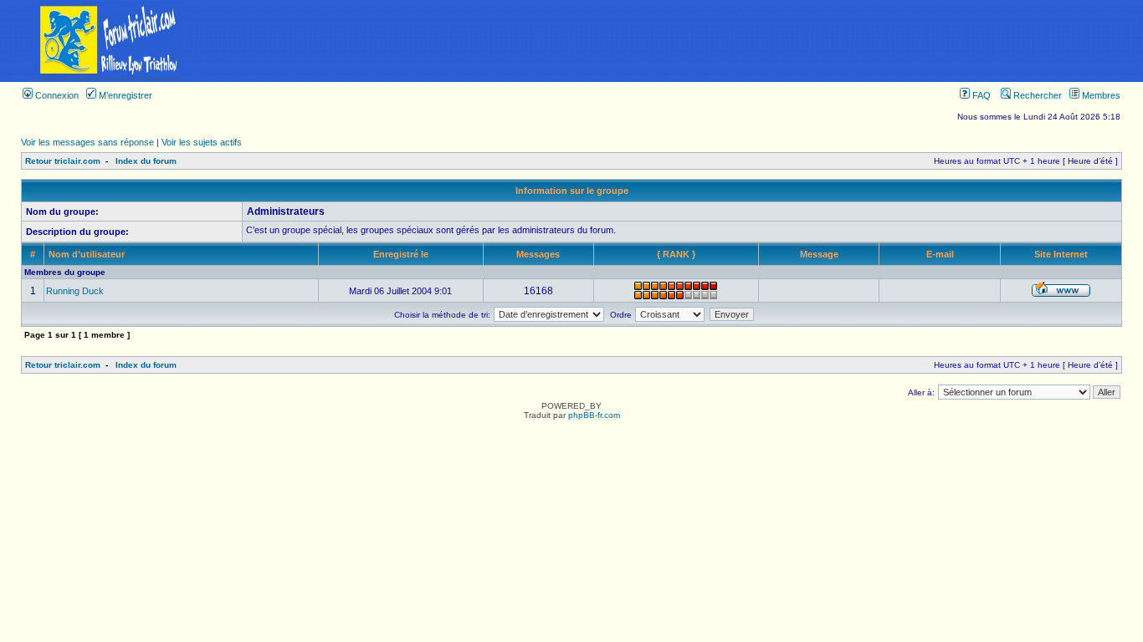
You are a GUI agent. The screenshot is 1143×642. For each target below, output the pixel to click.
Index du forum (146, 161)
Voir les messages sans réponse (87, 142)
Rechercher (1036, 95)
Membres (1099, 95)
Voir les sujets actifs (201, 142)
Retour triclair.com (62, 161)
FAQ (980, 95)
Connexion (56, 95)
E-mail (940, 254)
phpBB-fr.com (594, 415)
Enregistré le (400, 254)
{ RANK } (676, 254)
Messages (538, 254)
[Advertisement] (681, 41)
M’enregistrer (124, 95)
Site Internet (1061, 254)
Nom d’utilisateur (87, 254)
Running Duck (75, 291)
